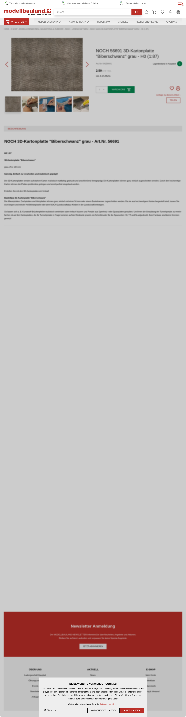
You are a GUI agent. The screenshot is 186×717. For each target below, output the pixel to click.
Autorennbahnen (79, 22)
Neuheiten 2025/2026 (147, 22)
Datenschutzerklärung (109, 704)
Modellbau (103, 22)
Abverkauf (172, 22)
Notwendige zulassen (103, 710)
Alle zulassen (132, 710)
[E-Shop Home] (27, 12)
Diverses (123, 22)
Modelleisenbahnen (49, 22)
